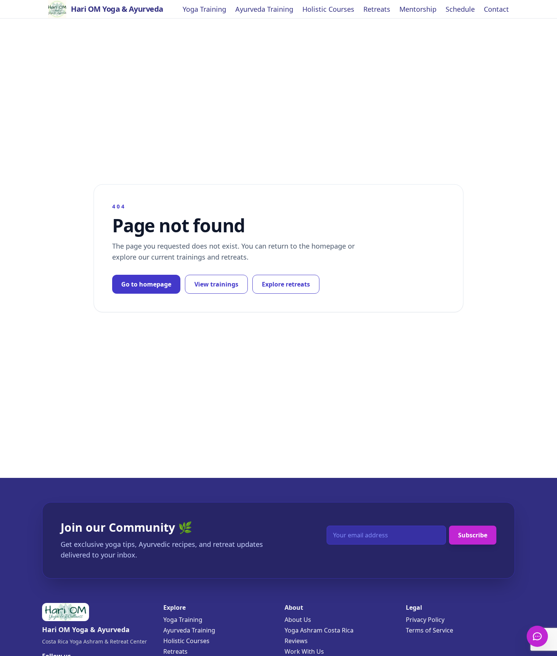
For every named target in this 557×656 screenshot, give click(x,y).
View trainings (216, 284)
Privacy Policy (425, 619)
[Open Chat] (537, 636)
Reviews (296, 641)
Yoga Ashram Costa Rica (319, 630)
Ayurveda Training (264, 9)
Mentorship (418, 9)
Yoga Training (204, 9)
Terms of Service (429, 630)
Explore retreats (286, 284)
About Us (298, 619)
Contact (496, 9)
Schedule (460, 9)
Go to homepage (146, 284)
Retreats (376, 9)
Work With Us (304, 651)
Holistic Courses (328, 9)
